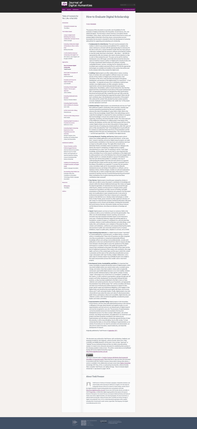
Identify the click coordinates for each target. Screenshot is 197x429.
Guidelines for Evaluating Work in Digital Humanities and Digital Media (71, 164)
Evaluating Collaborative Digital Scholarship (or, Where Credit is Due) (71, 45)
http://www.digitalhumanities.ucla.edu (96, 351)
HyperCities (93, 392)
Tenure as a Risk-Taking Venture (71, 115)
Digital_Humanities (125, 363)
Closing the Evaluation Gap (70, 26)
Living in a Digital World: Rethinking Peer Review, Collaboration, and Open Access (71, 36)
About (63, 9)
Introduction (65, 22)
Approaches (65, 62)
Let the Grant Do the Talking (70, 110)
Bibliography (67, 186)
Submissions (76, 9)
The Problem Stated (67, 31)
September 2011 (112, 330)
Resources (64, 182)
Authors (64, 191)
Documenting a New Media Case (71, 171)
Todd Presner (91, 24)
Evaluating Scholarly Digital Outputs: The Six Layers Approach (70, 88)
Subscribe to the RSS (130, 9)
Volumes (69, 9)
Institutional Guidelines (67, 142)
